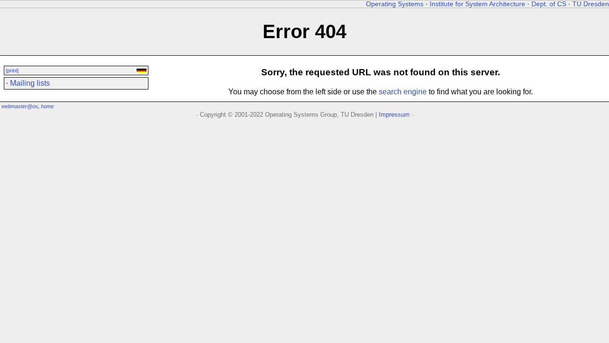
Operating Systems (394, 4)
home (47, 106)
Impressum (394, 114)
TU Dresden (590, 4)
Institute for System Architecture (477, 4)
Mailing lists (30, 83)
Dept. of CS (548, 4)
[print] (12, 70)
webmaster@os (19, 106)
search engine (403, 92)
